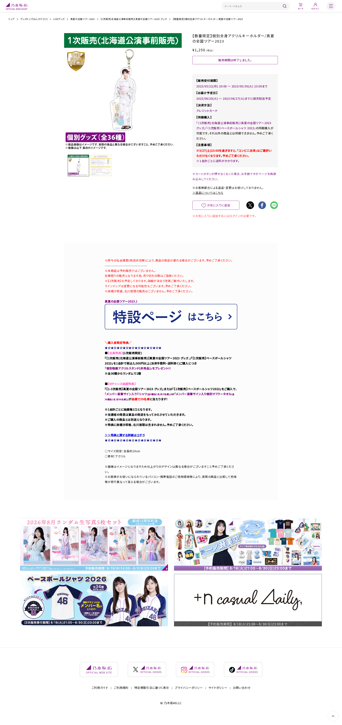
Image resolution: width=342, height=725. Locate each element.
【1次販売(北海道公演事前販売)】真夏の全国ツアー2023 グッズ (133, 19)
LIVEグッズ (59, 19)
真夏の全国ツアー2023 (82, 19)
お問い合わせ (241, 688)
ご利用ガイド (100, 688)
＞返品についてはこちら (207, 193)
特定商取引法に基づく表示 (151, 688)
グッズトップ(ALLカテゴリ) (34, 19)
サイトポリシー (217, 688)
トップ (12, 19)
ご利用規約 (121, 688)
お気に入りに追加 (218, 205)
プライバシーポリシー (189, 688)
